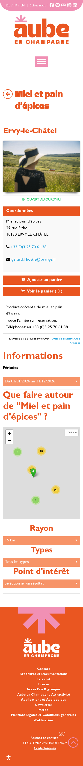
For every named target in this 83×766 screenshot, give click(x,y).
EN (23, 5)
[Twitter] (57, 5)
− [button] (9, 440)
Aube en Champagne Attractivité (43, 694)
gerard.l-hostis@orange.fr (34, 260)
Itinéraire (72, 432)
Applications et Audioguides (43, 700)
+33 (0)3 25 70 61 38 (28, 247)
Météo (43, 710)
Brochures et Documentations (44, 674)
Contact (43, 669)
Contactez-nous (45, 748)
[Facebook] (52, 5)
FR (15, 5)
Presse (43, 684)
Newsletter (43, 705)
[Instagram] (63, 5)
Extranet (43, 679)
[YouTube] (69, 5)
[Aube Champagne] (41, 30)
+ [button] (9, 433)
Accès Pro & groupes (43, 689)
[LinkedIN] (75, 5)
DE (8, 5)
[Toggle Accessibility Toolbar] (8, 757)
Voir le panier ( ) (43, 292)
